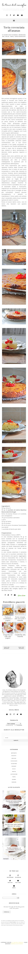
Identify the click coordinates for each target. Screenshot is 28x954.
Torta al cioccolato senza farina (14, 802)
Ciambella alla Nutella (20, 635)
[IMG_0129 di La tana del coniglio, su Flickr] (14, 55)
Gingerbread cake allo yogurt (7, 636)
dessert (14, 766)
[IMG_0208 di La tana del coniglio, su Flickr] (14, 502)
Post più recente (6, 648)
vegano (14, 779)
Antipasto (14, 753)
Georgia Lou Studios (17, 943)
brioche (14, 758)
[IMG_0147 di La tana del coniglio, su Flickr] (14, 403)
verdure (14, 782)
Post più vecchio (21, 648)
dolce (7, 36)
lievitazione (13, 774)
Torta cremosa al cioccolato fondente (14, 849)
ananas (15, 34)
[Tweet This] (8, 595)
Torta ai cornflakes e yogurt (7, 618)
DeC (3, 36)
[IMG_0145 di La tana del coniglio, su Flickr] (14, 245)
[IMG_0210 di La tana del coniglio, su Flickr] (14, 443)
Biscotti (14, 755)
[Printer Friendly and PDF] (21, 596)
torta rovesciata (20, 36)
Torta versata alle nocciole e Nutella (20, 618)
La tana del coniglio (17, 942)
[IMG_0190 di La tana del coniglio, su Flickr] (14, 304)
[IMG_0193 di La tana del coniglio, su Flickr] (14, 463)
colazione (14, 763)
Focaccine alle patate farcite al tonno (14, 825)
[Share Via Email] (15, 595)
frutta (14, 771)
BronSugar (22, 34)
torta (12, 36)
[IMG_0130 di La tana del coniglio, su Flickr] (14, 265)
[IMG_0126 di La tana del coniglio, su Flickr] (14, 95)
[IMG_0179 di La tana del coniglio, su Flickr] (14, 364)
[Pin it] (11, 595)
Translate (19, 725)
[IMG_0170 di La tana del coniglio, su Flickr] (14, 324)
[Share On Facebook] (5, 595)
